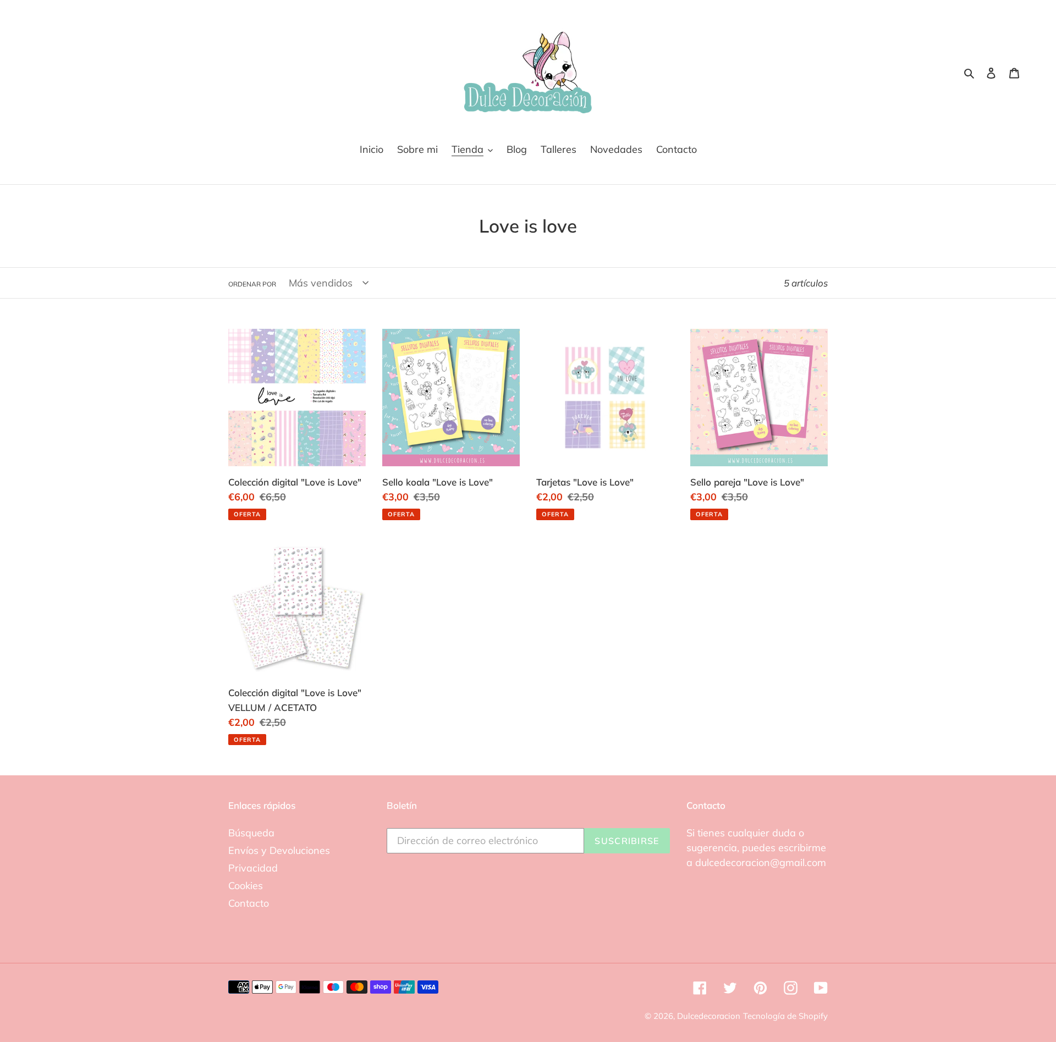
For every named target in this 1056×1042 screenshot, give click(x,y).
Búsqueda (251, 832)
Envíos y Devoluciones (279, 850)
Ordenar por (252, 284)
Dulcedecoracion (708, 1016)
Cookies (245, 885)
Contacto (248, 903)
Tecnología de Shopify (785, 1016)
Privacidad (253, 868)
